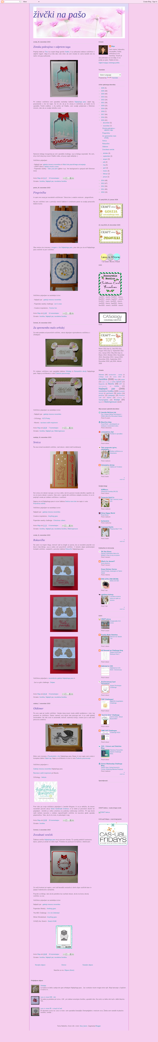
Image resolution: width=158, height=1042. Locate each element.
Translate (115, 78)
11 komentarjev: (54, 313)
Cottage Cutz (103, 376)
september (106, 156)
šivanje (117, 400)
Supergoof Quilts (107, 527)
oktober (105, 153)
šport (100, 402)
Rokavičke (39, 540)
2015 (103, 120)
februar (105, 174)
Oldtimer (38, 708)
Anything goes (53, 516)
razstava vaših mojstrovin (49, 422)
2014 (103, 180)
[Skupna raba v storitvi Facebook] (71, 178)
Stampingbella (103, 400)
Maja (113, 46)
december (106, 123)
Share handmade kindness (60, 809)
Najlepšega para (80, 102)
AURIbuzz (104, 489)
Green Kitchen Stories (109, 569)
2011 (103, 189)
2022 (103, 100)
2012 (103, 186)
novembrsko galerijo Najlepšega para (61, 678)
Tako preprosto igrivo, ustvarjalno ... (109, 448)
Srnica (37, 442)
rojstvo (109, 397)
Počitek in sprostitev (116, 434)
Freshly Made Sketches (109, 635)
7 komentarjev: (54, 428)
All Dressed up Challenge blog (112, 650)
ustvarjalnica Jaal (107, 432)
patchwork (109, 393)
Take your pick (53, 169)
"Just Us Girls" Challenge (110, 715)
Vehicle (43, 777)
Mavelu (111, 384)
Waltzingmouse (59, 431)
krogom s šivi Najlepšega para (62, 247)
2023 (103, 97)
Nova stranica (105, 563)
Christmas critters (59, 520)
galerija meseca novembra (52, 164)
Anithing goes (51, 908)
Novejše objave (40, 965)
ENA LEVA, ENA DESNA (109, 579)
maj (104, 165)
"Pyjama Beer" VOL (116, 529)
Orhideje (68, 371)
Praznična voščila (39, 503)
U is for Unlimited (53, 913)
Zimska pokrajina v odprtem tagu (51, 46)
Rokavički (68, 549)
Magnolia (102, 384)
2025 (103, 91)
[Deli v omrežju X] (68, 178)
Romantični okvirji (80, 371)
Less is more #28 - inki (48, 997)
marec (105, 171)
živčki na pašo (59, 14)
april (104, 168)
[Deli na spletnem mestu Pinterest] (73, 178)
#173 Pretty (46, 418)
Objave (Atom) (69, 970)
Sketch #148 (52, 921)
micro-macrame (103, 386)
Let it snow (58, 304)
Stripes (52, 682)
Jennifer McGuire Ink (108, 412)
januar (105, 177)
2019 (103, 108)
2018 (103, 111)
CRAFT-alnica (106, 619)
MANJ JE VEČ (114, 581)
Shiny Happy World (108, 513)
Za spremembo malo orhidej (49, 327)
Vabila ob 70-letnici (116, 467)
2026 (103, 88)
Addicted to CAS (107, 666)
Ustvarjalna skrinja (107, 465)
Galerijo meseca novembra (42, 769)
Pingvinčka (39, 192)
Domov (64, 965)
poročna (101, 395)
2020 (103, 105)
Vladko (67, 52)
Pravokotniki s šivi (54, 756)
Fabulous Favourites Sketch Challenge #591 (116, 752)
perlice (119, 393)
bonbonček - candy (115, 374)
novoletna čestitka (60, 181)
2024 (103, 94)
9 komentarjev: (54, 694)
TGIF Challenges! (107, 699)
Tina (46, 52)
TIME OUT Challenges (109, 730)
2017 (103, 114)
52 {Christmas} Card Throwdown (108, 683)
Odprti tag (48, 758)
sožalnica (119, 397)
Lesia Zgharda (116, 382)
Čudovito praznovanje (62, 373)
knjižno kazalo (105, 381)
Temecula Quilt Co (107, 497)
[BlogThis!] (66, 178)
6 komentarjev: (54, 525)
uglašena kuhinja (107, 594)
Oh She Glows (106, 551)
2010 (103, 192)
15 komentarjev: (54, 820)
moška (116, 386)
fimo (116, 379)
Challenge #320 (115, 732)
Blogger (98, 1026)
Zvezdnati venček (43, 834)
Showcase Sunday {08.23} (109, 491)
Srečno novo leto (71, 501)
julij (104, 162)
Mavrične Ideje (106, 422)
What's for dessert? (108, 561)
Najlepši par (49, 181)
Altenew (101, 375)
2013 (103, 183)
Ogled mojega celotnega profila (109, 63)
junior (123, 379)
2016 (103, 117)
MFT (120, 384)
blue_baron (83, 1026)
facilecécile (105, 521)
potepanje (111, 395)
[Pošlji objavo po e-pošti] (64, 178)
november (106, 126)
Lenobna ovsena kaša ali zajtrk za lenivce (115, 598)
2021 (103, 102)
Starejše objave (87, 965)
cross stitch (117, 376)
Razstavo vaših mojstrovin (42, 773)
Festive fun (53, 308)
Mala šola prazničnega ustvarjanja (74, 164)
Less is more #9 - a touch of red (51, 1008)
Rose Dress (104, 515)
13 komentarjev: (54, 178)
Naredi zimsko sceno (51, 166)
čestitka (42, 181)
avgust (105, 159)
